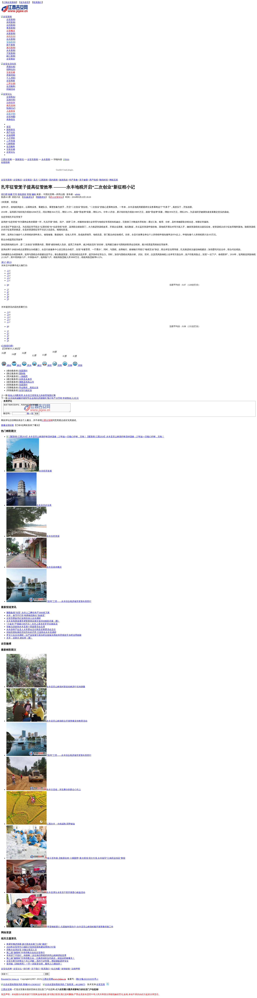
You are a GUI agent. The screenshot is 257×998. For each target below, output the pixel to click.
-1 (8, 280)
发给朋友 (22, 194)
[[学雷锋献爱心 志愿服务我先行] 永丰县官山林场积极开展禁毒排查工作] (26, 927)
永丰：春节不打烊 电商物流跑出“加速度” (25, 615)
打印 (15, 194)
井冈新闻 (10, 22)
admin (77, 194)
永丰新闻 (10, 50)
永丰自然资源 (53, 536)
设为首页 (24, 2)
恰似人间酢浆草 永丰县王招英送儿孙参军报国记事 (32, 395)
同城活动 (10, 89)
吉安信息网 (6, 969)
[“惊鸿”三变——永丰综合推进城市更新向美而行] (26, 755)
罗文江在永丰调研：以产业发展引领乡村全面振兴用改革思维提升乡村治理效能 (43, 635)
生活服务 (10, 86)
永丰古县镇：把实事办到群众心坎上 (64, 789)
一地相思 (23, 376)
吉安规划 (27, 180)
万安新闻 (10, 53)
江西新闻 (43, 180)
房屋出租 (10, 66)
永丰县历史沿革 (44, 505)
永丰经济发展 (45, 471)
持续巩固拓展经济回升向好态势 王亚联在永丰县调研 (31, 632)
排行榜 (4, 194)
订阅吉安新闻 (9, 2)
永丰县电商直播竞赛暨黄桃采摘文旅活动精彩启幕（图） (33, 621)
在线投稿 (5, 162)
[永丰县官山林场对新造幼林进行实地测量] (26, 687)
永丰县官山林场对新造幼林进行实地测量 (66, 687)
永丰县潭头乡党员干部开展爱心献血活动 (66, 892)
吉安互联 (100, 984)
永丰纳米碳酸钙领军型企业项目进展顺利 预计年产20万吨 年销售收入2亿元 (43, 398)
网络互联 (113, 180)
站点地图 (55, 969)
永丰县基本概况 (54, 567)
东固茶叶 (23, 371)
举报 (29, 194)
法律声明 (75, 969)
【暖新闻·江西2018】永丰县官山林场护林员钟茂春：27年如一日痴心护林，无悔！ (125, 436)
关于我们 (35, 969)
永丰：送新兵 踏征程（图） (19, 638)
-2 (8, 278)
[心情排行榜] (7, 346)
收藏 (10, 194)
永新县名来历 (25, 379)
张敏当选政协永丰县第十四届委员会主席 (25, 627)
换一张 (30, 413)
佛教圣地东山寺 (26, 382)
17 (3, 262)
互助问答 (10, 100)
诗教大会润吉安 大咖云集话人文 (21, 950)
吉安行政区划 (25, 390)
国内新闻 (53, 180)
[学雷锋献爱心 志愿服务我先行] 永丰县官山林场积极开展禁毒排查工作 (80, 927)
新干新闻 (10, 45)
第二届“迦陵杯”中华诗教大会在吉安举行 (25, 952)
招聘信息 (10, 69)
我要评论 (41, 197)
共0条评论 (28, 197)
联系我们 (37, 2)
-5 (8, 271)
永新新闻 (10, 33)
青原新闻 (10, 28)
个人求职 (10, 78)
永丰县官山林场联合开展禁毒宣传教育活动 (67, 721)
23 (9, 262)
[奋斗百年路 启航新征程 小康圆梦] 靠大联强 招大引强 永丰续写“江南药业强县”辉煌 (86, 858)
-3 (8, 275)
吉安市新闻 (32, 159)
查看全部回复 (7, 425)
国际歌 (22, 373)
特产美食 (73, 180)
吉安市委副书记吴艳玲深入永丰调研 (23, 618)
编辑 (34, 194)
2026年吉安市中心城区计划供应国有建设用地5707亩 (31, 947)
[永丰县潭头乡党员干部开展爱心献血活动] (26, 892)
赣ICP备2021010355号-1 (87, 979)
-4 (8, 273)
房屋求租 (10, 75)
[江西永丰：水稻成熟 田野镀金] (26, 824)
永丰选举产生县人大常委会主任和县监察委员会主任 (31, 629)
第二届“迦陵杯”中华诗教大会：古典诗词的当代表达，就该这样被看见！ (40, 958)
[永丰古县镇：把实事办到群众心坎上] (26, 789)
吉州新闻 (10, 25)
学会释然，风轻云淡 (28, 387)
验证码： (7, 413)
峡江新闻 (10, 56)
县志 (35, 180)
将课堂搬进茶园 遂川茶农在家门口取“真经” (26, 944)
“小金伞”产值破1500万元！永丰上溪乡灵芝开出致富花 (32, 624)
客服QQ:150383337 (31, 984)
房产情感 (93, 180)
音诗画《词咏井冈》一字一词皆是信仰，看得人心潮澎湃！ (34, 964)
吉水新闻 (10, 39)
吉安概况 (17, 180)
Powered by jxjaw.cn (10, 979)
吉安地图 (10, 116)
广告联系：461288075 (74, 984)
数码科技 (103, 180)
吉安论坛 (17, 969)
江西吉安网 (6, 159)
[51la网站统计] (108, 984)
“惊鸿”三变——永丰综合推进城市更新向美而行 (69, 601)
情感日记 (10, 108)
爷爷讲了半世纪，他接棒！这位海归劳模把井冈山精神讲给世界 (36, 955)
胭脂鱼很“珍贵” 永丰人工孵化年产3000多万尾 (28, 612)
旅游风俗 (63, 180)
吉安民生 (10, 97)
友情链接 (65, 969)
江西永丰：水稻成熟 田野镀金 (61, 824)
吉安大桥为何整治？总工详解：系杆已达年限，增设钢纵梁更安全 (37, 961)
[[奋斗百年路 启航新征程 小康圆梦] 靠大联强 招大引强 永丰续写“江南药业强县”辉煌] (26, 858)
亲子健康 (83, 180)
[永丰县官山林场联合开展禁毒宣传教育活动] (26, 721)
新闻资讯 (19, 159)
